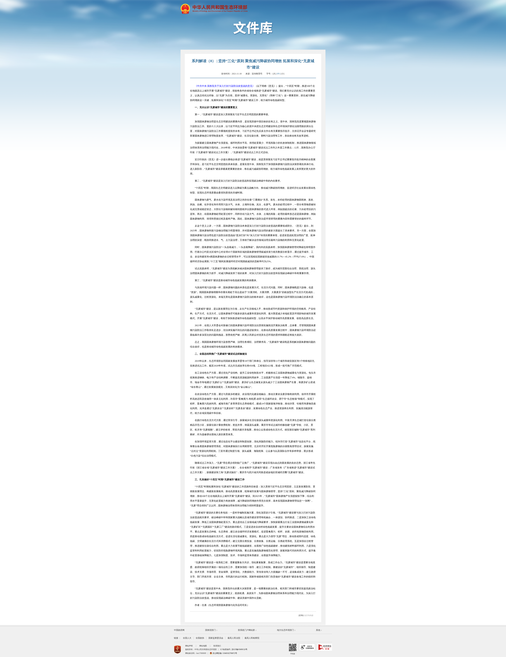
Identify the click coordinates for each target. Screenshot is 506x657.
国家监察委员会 (215, 638)
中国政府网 (179, 630)
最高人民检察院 (252, 638)
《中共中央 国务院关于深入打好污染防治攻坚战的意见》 (225, 86)
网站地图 (203, 646)
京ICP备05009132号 (239, 649)
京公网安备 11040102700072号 (224, 653)
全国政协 (200, 638)
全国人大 (187, 638)
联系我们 (217, 646)
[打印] (301, 615)
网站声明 (189, 646)
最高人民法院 (234, 638)
